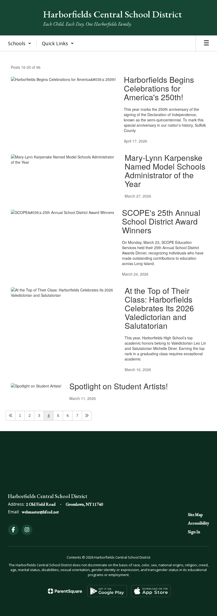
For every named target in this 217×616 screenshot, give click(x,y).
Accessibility (198, 523)
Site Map (195, 514)
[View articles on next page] (86, 415)
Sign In (194, 532)
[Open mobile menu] (206, 43)
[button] (20, 43)
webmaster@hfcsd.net (40, 512)
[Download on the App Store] (151, 591)
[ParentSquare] (65, 591)
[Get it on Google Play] (107, 591)
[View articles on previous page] (10, 415)
